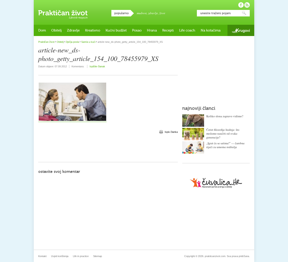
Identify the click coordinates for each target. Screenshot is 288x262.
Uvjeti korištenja (59, 256)
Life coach (187, 30)
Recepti (168, 30)
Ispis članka (171, 132)
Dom (42, 30)
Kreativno (92, 30)
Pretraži (244, 13)
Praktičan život (63, 13)
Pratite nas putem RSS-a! (247, 5)
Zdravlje (73, 30)
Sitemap (97, 256)
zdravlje (153, 13)
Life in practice (81, 256)
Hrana (152, 30)
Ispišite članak (97, 66)
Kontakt (42, 256)
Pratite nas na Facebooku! (241, 5)
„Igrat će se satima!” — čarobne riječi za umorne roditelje (225, 145)
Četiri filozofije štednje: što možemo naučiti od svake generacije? (222, 133)
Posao (137, 30)
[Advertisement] (108, 148)
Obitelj (56, 30)
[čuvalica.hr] (216, 182)
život (162, 13)
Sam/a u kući (88, 42)
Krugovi (241, 30)
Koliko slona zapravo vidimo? (224, 116)
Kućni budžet (116, 30)
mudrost (142, 13)
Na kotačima (210, 30)
